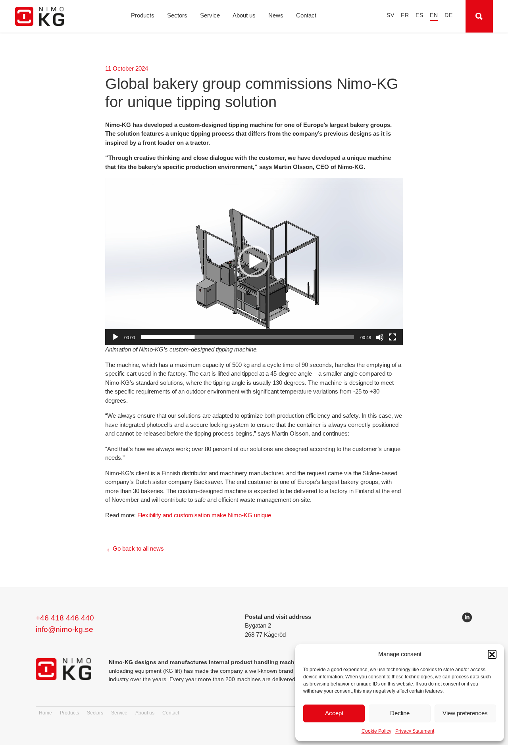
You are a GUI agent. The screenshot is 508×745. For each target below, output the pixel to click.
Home (45, 713)
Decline (400, 713)
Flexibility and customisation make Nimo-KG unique (204, 515)
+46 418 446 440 (65, 618)
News (275, 15)
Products (142, 15)
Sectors (177, 15)
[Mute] (380, 337)
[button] (492, 654)
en (434, 15)
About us (244, 15)
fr (405, 15)
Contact (306, 15)
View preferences (465, 713)
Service (210, 15)
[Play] (115, 337)
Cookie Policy (376, 731)
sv (390, 15)
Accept (334, 713)
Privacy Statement (414, 731)
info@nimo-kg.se (64, 629)
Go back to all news (138, 548)
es (419, 15)
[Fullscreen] (392, 337)
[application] (254, 261)
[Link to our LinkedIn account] (467, 618)
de (448, 15)
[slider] (247, 337)
